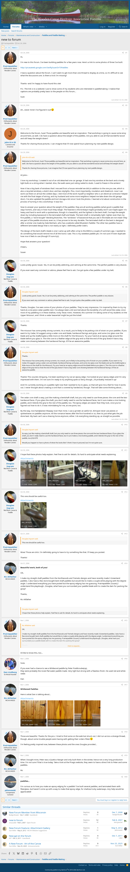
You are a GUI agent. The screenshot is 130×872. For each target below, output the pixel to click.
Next (14, 47)
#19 (126, 755)
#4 (126, 152)
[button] (35, 26)
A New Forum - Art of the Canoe (25, 843)
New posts (5, 31)
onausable (12, 823)
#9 (126, 393)
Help (116, 865)
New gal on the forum (20, 835)
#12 (126, 492)
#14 (126, 563)
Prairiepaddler (8, 43)
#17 (126, 685)
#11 (126, 450)
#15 (126, 620)
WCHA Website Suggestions (37, 830)
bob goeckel (118, 822)
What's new (28, 26)
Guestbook (33, 815)
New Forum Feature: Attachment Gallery (29, 828)
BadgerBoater (14, 815)
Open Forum (31, 823)
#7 (126, 321)
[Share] (123, 52)
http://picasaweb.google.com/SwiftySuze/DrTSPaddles (44, 67)
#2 (126, 105)
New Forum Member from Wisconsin (27, 812)
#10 (126, 425)
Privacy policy (107, 865)
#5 (126, 261)
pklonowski (119, 830)
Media (41, 26)
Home (6, 26)
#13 (126, 534)
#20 (126, 777)
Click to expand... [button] (74, 646)
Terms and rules (94, 865)
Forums (15, 26)
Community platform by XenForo (65, 870)
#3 (126, 129)
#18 (126, 732)
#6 (126, 287)
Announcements (33, 846)
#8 (126, 347)
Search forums (16, 31)
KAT (10, 838)
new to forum (16, 820)
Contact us (83, 865)
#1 (126, 53)
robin (121, 838)
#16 (126, 659)
